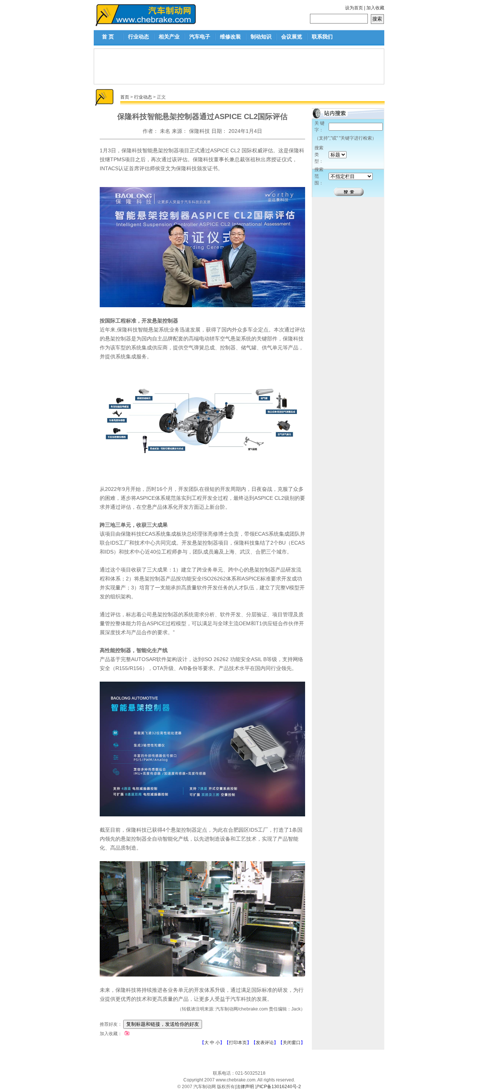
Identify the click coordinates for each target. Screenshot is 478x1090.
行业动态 (138, 37)
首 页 (108, 37)
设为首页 (354, 7)
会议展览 (291, 37)
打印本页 (238, 1042)
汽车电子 (199, 37)
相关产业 (169, 37)
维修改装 (230, 37)
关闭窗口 (292, 1042)
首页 (124, 97)
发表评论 (265, 1042)
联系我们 (322, 37)
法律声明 (245, 1086)
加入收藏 (375, 7)
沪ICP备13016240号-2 (278, 1086)
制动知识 (261, 37)
